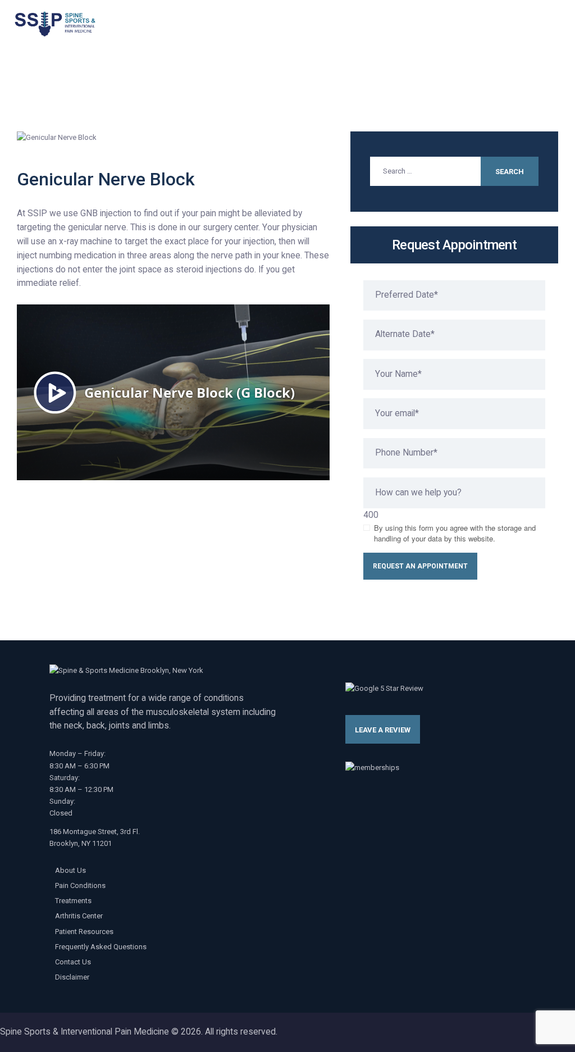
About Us (70, 870)
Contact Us (73, 962)
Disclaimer (72, 977)
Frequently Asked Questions (101, 946)
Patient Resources (84, 931)
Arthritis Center (79, 916)
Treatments (73, 900)
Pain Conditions (80, 885)
